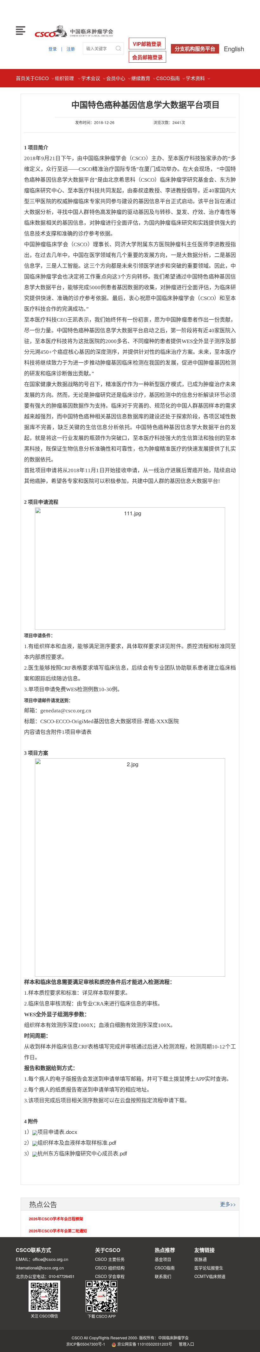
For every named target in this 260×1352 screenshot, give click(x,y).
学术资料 (198, 78)
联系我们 (163, 1276)
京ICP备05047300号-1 (85, 1344)
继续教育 (143, 78)
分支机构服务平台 (195, 48)
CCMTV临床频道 (209, 1276)
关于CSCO (40, 78)
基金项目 (163, 1259)
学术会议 (93, 78)
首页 (20, 78)
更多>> (228, 1204)
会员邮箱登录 (147, 57)
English (234, 48)
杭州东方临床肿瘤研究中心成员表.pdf (82, 1153)
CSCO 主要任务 (110, 1259)
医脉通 (200, 1259)
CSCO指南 (171, 78)
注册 (71, 49)
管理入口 (186, 1344)
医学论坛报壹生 (208, 1268)
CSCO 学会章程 (110, 1276)
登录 (53, 49)
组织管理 (68, 78)
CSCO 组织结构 (110, 1268)
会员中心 (118, 78)
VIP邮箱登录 (147, 43)
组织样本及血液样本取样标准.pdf (76, 1142)
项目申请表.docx (57, 1132)
